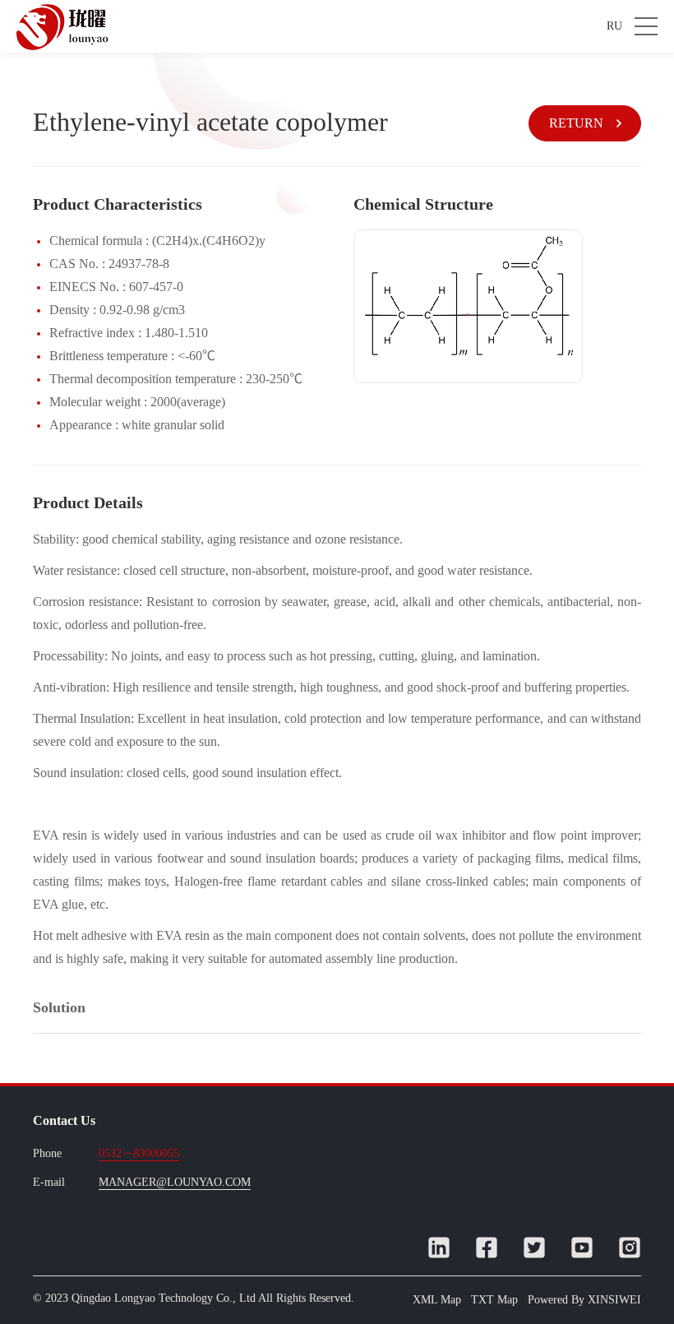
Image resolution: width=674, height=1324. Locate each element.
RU (614, 26)
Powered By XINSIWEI (584, 1300)
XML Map (437, 1300)
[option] (468, 306)
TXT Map (494, 1300)
